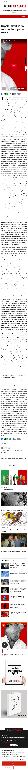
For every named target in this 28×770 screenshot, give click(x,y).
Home (2, 21)
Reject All (20, 767)
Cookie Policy (22, 759)
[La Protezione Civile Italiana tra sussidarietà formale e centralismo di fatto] (5, 582)
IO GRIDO (7, 21)
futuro (4, 443)
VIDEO (7, 35)
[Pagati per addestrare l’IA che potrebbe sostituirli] (5, 614)
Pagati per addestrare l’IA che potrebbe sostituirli (18, 613)
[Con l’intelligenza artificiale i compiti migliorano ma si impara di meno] (5, 566)
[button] (2, 1)
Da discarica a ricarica (7, 489)
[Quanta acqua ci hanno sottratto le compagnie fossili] (5, 598)
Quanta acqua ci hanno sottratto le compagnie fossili (17, 596)
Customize (7, 767)
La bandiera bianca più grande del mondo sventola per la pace (18, 572)
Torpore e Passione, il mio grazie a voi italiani (13, 510)
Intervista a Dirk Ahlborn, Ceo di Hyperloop (13, 458)
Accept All (14, 763)
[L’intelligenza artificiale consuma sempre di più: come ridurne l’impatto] (5, 606)
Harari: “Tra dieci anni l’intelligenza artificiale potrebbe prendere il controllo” (18, 589)
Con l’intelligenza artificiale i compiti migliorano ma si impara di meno (18, 565)
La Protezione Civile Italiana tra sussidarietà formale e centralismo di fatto (18, 581)
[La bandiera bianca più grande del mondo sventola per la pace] (5, 574)
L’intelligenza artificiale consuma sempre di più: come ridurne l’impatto (18, 605)
